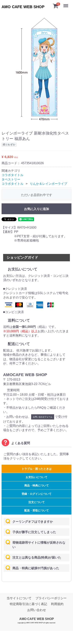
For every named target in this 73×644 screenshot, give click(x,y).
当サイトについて (19, 598)
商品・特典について (36, 485)
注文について (36, 502)
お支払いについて (36, 477)
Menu (66, 3)
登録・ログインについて (37, 493)
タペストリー (11, 179)
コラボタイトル (12, 175)
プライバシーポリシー (51, 598)
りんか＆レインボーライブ (48, 183)
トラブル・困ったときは (37, 468)
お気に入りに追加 (36, 209)
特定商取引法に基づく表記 (28, 604)
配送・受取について (36, 510)
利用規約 (57, 604)
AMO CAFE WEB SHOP (23, 7)
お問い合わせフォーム (42, 417)
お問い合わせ (36, 610)
